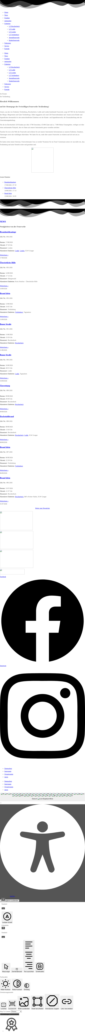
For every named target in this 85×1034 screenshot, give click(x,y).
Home (6, 12)
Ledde (17, 251)
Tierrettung (5, 386)
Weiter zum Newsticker (42, 508)
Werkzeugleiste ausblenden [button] (9, 900)
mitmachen (7, 21)
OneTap (12, 896)
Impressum (7, 771)
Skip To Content (5, 1011)
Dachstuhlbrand (7, 416)
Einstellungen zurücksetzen (9, 1014)
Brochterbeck (19, 343)
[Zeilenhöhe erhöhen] (3, 928)
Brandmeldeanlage (10, 182)
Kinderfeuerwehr (14, 40)
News (6, 15)
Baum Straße (5, 324)
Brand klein (8, 193)
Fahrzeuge (7, 43)
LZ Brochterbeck (14, 26)
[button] (1, 803)
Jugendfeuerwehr (14, 37)
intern (6, 777)
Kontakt (6, 49)
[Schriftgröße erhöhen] (3, 899)
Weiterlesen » (4, 255)
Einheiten (7, 23)
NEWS (3, 221)
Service (6, 46)
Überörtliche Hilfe (10, 188)
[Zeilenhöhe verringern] (3, 937)
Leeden (22, 251)
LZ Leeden (12, 32)
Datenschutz (8, 768)
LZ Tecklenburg (14, 35)
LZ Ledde (12, 29)
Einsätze (7, 18)
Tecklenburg (19, 312)
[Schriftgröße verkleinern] (3, 908)
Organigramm (8, 774)
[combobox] (42, 797)
